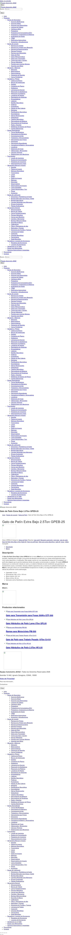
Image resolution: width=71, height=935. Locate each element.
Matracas (14, 180)
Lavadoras (14, 147)
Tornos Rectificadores (17, 132)
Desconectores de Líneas (18, 163)
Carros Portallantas (16, 77)
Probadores (14, 31)
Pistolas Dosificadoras (17, 206)
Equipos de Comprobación (19, 160)
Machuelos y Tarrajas (17, 228)
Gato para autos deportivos (47, 542)
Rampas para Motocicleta (18, 53)
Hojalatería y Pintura (13, 79)
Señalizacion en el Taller (14, 246)
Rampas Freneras (16, 51)
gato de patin (64, 540)
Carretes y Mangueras (17, 219)
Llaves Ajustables (16, 187)
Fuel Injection (11, 156)
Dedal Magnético (16, 239)
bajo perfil (37, 540)
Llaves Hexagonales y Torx (19, 189)
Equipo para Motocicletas (14, 248)
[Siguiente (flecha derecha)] (2, 934)
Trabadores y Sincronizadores (20, 138)
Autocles (13, 167)
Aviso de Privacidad (7, 678)
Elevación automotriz (46, 540)
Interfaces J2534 (16, 29)
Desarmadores (15, 184)
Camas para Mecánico (17, 217)
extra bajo (56, 540)
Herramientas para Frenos (19, 139)
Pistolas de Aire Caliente (18, 108)
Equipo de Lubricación (13, 195)
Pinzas (13, 191)
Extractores (14, 141)
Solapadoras (14, 117)
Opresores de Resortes (18, 75)
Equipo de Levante (12, 44)
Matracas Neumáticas (17, 171)
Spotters (13, 84)
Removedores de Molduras (19, 121)
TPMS (13, 38)
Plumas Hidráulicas (16, 62)
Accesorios (14, 193)
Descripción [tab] (9, 547)
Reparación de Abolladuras (19, 92)
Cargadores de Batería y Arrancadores (22, 145)
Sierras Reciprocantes (17, 116)
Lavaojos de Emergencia (18, 244)
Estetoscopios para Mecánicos (20, 154)
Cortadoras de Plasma (17, 86)
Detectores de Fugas (17, 149)
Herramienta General (13, 208)
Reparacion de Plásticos (18, 93)
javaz (62, 542)
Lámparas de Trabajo (17, 232)
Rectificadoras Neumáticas (19, 112)
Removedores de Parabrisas (19, 123)
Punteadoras (15, 106)
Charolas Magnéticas (17, 235)
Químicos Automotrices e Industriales (18, 250)
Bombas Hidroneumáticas (18, 221)
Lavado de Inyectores (17, 158)
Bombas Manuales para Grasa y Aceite (22, 198)
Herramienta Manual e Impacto (16, 165)
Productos (7, 18)
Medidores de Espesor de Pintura (21, 127)
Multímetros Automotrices (18, 40)
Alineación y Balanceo (13, 68)
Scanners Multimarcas (17, 22)
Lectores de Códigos (17, 27)
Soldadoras (14, 88)
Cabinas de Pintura (16, 81)
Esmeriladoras (15, 114)
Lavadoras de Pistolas (17, 95)
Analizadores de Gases (18, 36)
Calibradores (15, 224)
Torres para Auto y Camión (19, 60)
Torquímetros (15, 173)
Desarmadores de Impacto (19, 186)
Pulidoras (14, 104)
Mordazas (14, 110)
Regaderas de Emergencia (19, 243)
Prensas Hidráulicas (17, 215)
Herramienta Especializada (19, 143)
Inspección (14, 233)
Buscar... (2, 9)
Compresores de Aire (17, 136)
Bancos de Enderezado (18, 82)
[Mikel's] (9, 531)
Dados (13, 176)
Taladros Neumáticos (17, 119)
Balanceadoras (15, 71)
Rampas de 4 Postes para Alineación (22, 47)
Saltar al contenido (5, 1)
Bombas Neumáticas (17, 200)
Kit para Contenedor (17, 204)
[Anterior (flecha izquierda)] (0, 934)
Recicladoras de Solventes (19, 97)
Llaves (13, 174)
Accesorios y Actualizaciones (19, 42)
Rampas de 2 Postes (17, 46)
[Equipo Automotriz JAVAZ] (8, 7)
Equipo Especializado (13, 130)
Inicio (5, 16)
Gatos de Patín (15, 55)
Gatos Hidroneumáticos (18, 57)
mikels (67, 542)
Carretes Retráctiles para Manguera (21, 202)
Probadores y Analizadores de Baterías (22, 34)
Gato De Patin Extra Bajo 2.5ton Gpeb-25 (14, 542)
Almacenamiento (16, 209)
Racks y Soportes (16, 125)
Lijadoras (13, 101)
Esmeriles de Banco (17, 222)
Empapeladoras (15, 99)
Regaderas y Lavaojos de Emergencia (18, 241)
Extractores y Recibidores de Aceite (21, 197)
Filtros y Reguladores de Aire (19, 226)
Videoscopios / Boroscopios (19, 151)
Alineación (14, 69)
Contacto (6, 254)
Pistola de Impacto (16, 169)
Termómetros (15, 237)
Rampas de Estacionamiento (19, 49)
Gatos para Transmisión (18, 58)
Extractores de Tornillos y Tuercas (21, 230)
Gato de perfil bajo (32, 542)
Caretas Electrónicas (17, 128)
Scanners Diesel (16, 23)
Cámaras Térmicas (16, 152)
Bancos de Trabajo (16, 211)
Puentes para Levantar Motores (20, 64)
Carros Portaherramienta (18, 213)
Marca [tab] (8, 549)
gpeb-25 (57, 542)
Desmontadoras (15, 73)
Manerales (14, 182)
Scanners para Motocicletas (19, 25)
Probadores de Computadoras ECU (21, 33)
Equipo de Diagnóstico (14, 20)
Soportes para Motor (17, 66)
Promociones (7, 252)
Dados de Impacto (16, 178)
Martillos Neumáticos (17, 103)
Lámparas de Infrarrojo (18, 90)
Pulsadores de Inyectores (18, 162)
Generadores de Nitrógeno (19, 134)
